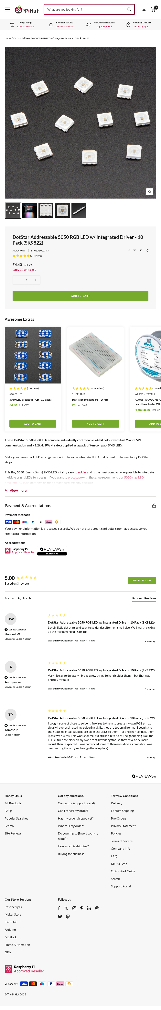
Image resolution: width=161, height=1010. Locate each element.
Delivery (116, 803)
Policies (116, 833)
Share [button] (92, 640)
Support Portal (121, 886)
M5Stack (11, 937)
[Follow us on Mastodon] (68, 917)
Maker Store (13, 914)
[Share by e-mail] (147, 250)
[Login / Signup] (144, 9)
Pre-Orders (118, 818)
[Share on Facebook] (129, 250)
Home (8, 38)
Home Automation (17, 944)
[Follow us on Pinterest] (81, 908)
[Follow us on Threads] (97, 908)
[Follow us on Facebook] (59, 908)
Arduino (10, 929)
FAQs (8, 810)
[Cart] (153, 9)
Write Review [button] (142, 580)
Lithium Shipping (122, 810)
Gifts (8, 952)
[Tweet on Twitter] (140, 250)
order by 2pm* (141, 26)
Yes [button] (76, 640)
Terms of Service (122, 841)
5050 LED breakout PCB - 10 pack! (30, 399)
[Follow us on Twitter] (66, 908)
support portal (104, 26)
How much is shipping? (73, 846)
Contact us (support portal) (76, 803)
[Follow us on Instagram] (74, 908)
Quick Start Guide (123, 871)
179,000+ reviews (64, 26)
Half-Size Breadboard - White (90, 399)
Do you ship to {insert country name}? (78, 835)
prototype (75, 477)
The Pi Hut (78, 394)
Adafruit (19, 250)
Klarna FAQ (119, 863)
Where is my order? (71, 826)
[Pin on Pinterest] (134, 250)
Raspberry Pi (13, 907)
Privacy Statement (123, 826)
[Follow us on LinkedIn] (89, 908)
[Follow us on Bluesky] (60, 917)
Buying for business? (71, 854)
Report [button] (83, 640)
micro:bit (11, 922)
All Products (13, 803)
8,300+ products (25, 26)
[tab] (144, 599)
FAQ (114, 856)
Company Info (120, 848)
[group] (25, 577)
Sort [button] (8, 598)
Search (9, 826)
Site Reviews (13, 833)
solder (82, 472)
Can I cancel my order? (73, 810)
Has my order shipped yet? (75, 818)
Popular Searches (16, 818)
